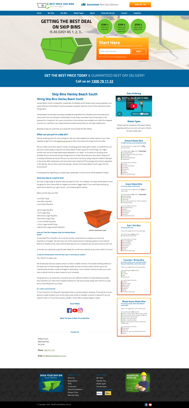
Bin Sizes (99, 378)
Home (39, 13)
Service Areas (101, 386)
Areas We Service (108, 13)
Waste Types (79, 13)
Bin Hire (51, 13)
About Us (71, 378)
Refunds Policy (73, 395)
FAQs (70, 383)
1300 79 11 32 (102, 81)
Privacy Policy (73, 392)
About (92, 13)
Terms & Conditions (75, 389)
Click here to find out (120, 57)
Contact (124, 13)
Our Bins (64, 13)
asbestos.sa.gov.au (64, 141)
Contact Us (72, 386)
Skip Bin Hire (101, 380)
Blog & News (72, 380)
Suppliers (137, 13)
